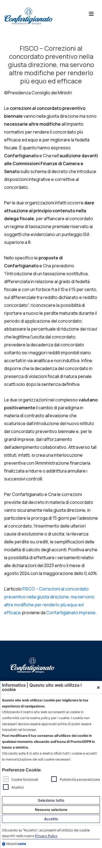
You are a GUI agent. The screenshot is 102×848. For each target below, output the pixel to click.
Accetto (51, 819)
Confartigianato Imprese (70, 613)
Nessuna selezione (51, 809)
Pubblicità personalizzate (80, 779)
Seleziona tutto (51, 800)
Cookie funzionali (24, 779)
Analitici (17, 787)
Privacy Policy (46, 836)
